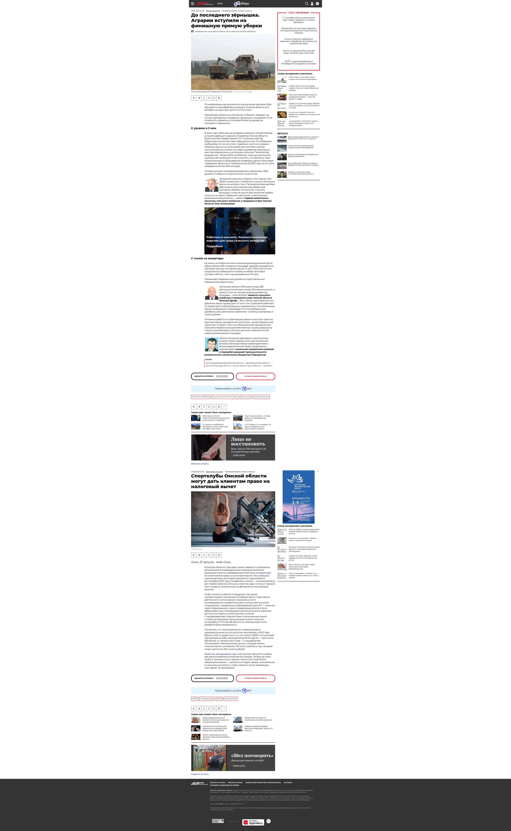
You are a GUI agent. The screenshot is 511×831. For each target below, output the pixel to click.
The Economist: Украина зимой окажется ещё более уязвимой (301, 147)
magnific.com (196, 549)
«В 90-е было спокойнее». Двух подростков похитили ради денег (303, 78)
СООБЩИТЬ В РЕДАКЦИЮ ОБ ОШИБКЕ (224, 785)
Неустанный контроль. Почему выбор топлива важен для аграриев (257, 418)
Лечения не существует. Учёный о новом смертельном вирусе (303, 539)
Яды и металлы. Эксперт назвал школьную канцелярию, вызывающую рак (302, 567)
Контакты (288, 782)
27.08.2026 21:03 (197, 472)
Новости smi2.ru (200, 463)
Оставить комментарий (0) (256, 376)
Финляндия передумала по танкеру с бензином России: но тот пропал (303, 138)
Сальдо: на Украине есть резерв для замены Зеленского (303, 155)
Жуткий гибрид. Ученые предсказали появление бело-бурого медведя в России (304, 531)
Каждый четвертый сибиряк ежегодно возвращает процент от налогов (259, 728)
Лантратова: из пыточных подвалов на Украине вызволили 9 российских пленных (298, 30)
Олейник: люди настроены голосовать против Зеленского (301, 173)
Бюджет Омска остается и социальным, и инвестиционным (258, 719)
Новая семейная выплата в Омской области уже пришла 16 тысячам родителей (216, 720)
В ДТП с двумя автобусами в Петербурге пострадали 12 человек (298, 62)
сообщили (263, 575)
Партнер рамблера (233, 821)
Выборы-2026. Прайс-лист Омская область (263, 782)
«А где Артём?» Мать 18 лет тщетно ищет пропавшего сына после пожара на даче (303, 123)
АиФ (250, 92)
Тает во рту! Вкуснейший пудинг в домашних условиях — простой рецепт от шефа (303, 97)
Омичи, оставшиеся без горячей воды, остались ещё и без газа (299, 52)
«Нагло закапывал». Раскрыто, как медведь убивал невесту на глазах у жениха (304, 575)
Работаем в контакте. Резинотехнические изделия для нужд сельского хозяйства (237, 239)
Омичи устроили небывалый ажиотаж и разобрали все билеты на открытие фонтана (298, 41)
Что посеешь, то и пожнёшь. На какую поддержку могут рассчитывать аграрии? (258, 426)
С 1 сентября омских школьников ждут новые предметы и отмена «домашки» (298, 20)
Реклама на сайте (217, 782)
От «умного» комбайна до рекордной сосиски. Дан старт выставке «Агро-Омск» (215, 426)
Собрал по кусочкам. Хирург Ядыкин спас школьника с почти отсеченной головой (304, 105)
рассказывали (223, 654)
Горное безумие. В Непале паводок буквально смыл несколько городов (303, 164)
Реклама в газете (235, 782)
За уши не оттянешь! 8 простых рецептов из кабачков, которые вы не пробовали (304, 114)
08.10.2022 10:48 (197, 11)
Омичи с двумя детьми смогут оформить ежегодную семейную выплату (216, 737)
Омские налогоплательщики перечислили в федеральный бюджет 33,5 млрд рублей (215, 728)
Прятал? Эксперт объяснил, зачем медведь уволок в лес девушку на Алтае (303, 558)
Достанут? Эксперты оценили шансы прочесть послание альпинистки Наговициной (304, 549)
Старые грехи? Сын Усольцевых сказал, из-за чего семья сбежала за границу (304, 88)
